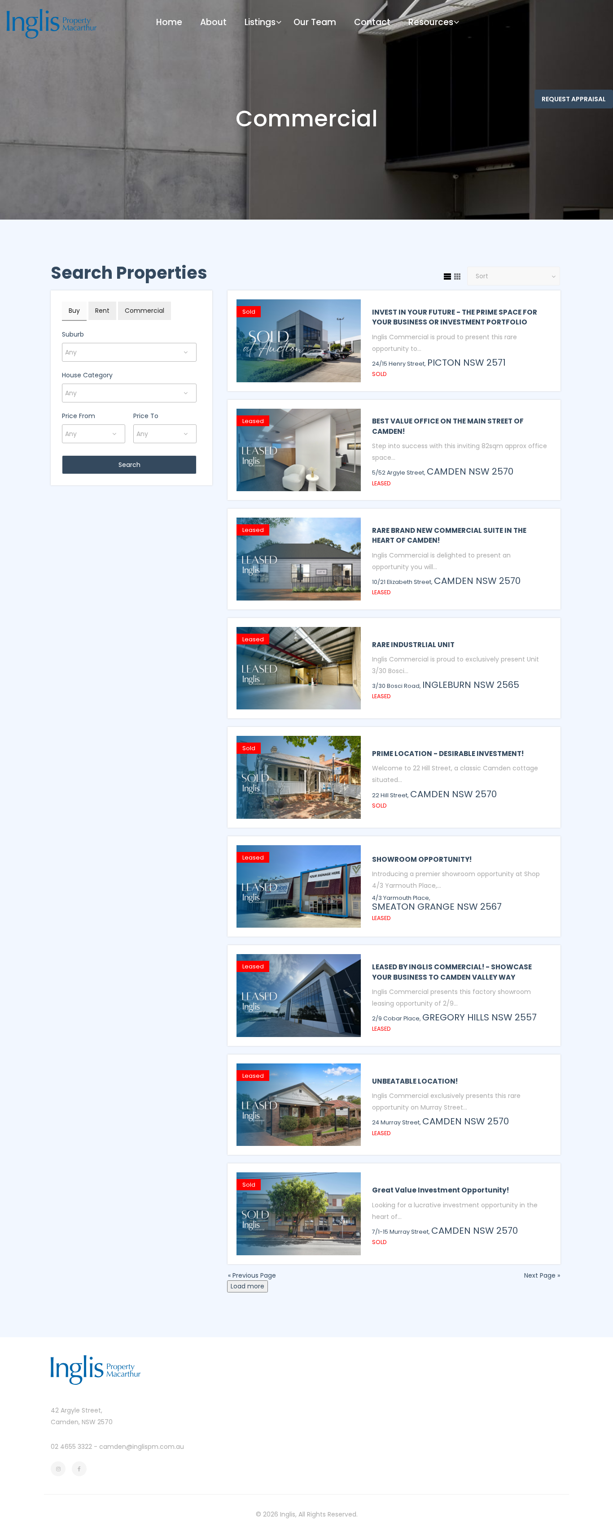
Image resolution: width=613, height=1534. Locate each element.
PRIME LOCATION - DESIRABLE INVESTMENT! (448, 753)
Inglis (287, 1514)
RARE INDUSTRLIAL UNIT (413, 644)
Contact (372, 22)
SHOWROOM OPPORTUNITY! (422, 859)
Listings (260, 22)
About (213, 22)
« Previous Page (252, 1275)
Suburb (73, 334)
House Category (87, 375)
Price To (145, 416)
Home (169, 22)
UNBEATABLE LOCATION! (415, 1081)
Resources (430, 22)
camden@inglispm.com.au (141, 1446)
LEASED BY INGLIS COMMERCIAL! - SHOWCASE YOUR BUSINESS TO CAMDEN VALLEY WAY (452, 972)
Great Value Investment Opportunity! (440, 1190)
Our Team (314, 22)
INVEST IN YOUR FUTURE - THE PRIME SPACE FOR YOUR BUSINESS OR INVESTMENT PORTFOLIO (454, 317)
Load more (247, 1286)
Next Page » (542, 1275)
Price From (78, 416)
